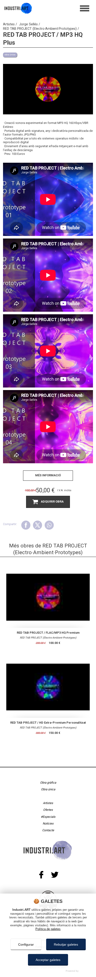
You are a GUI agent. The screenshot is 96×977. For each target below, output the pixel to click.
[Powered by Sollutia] (48, 970)
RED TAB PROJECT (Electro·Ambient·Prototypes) (40, 29)
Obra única (48, 789)
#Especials (48, 816)
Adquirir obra (52, 501)
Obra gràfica (48, 782)
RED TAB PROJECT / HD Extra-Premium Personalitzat (48, 722)
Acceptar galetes (48, 960)
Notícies (48, 823)
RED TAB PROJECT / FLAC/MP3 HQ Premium (48, 632)
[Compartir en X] (37, 525)
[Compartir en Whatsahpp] (49, 525)
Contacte (48, 830)
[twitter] (54, 874)
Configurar (26, 944)
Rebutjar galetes (66, 944)
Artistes (9, 24)
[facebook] (41, 874)
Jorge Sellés (29, 24)
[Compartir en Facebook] (25, 525)
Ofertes (48, 809)
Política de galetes (48, 929)
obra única (10, 54)
